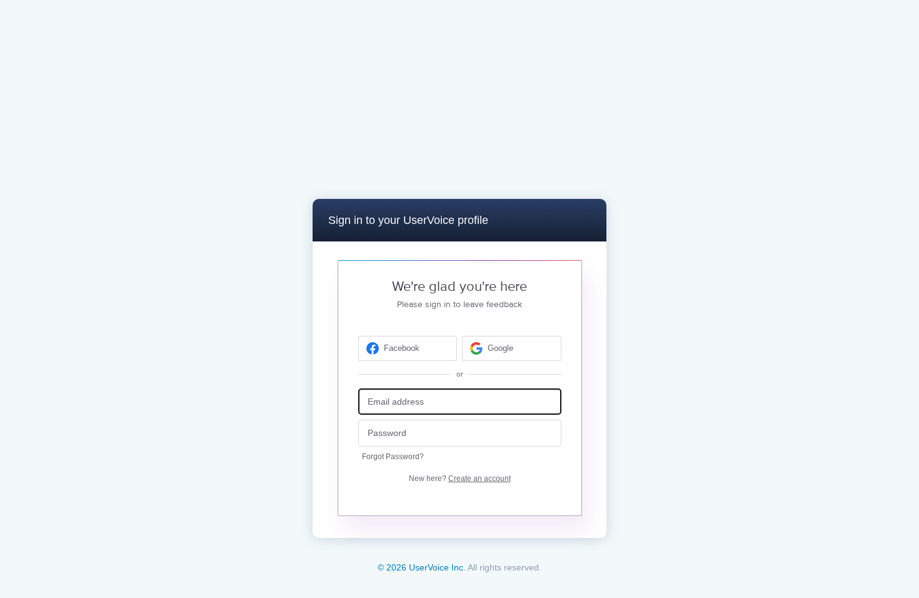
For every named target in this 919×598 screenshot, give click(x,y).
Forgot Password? (393, 456)
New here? (460, 478)
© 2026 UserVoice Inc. (422, 567)
